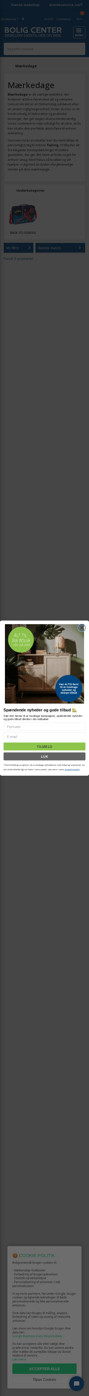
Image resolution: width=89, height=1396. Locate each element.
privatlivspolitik (72, 769)
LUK (44, 756)
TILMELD (44, 746)
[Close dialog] (82, 627)
